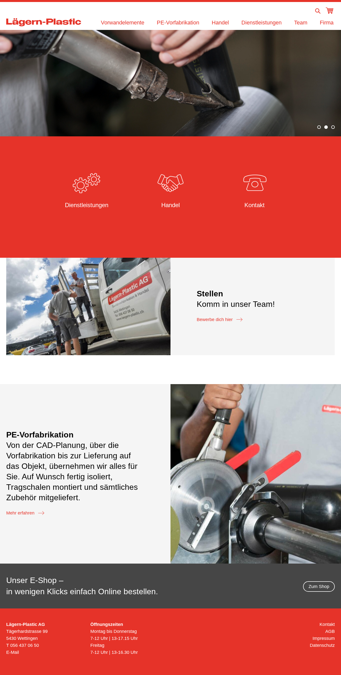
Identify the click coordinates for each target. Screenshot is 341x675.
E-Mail (12, 652)
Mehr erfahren (20, 512)
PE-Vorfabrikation (178, 22)
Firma (327, 22)
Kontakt (327, 624)
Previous (17, 82)
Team (300, 22)
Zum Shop (319, 586)
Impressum (324, 638)
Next (324, 82)
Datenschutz (322, 645)
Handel (220, 22)
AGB (330, 631)
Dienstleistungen (261, 22)
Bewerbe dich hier (215, 319)
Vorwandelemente (122, 22)
